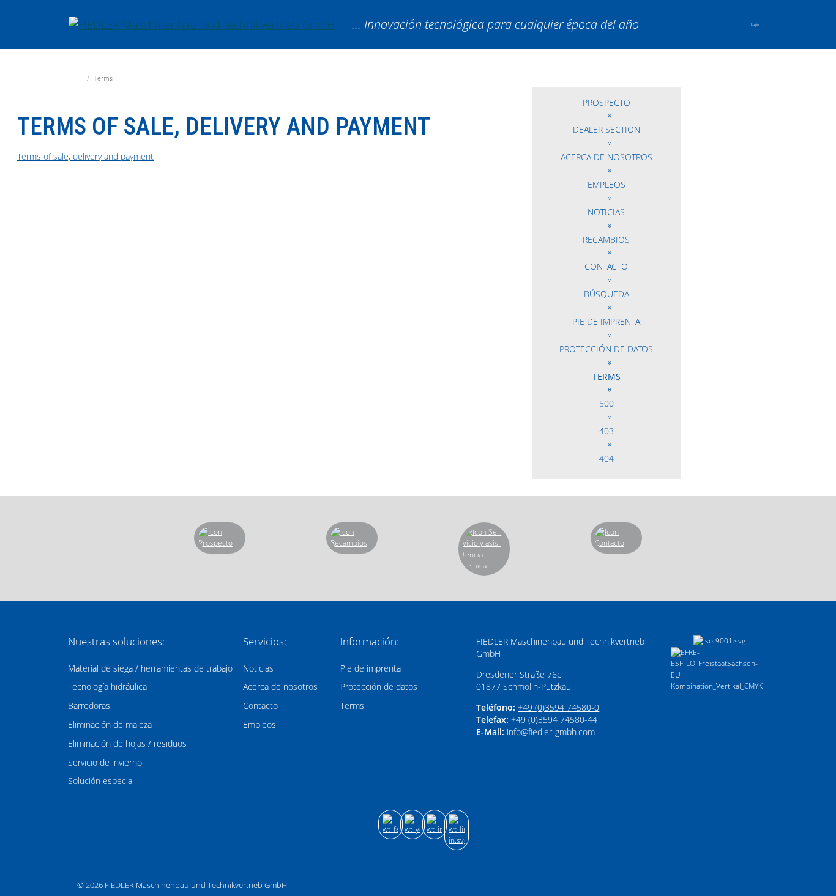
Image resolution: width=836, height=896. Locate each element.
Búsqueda (606, 294)
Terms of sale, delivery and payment (85, 156)
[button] (728, 24)
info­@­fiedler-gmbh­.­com (551, 732)
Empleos (606, 184)
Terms (606, 376)
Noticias (606, 212)
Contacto (606, 266)
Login (755, 24)
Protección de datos (606, 349)
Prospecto (606, 102)
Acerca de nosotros (606, 157)
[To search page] (697, 24)
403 (606, 431)
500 (606, 403)
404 (606, 458)
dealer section (606, 129)
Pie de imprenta (606, 321)
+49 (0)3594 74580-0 (558, 707)
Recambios (606, 239)
